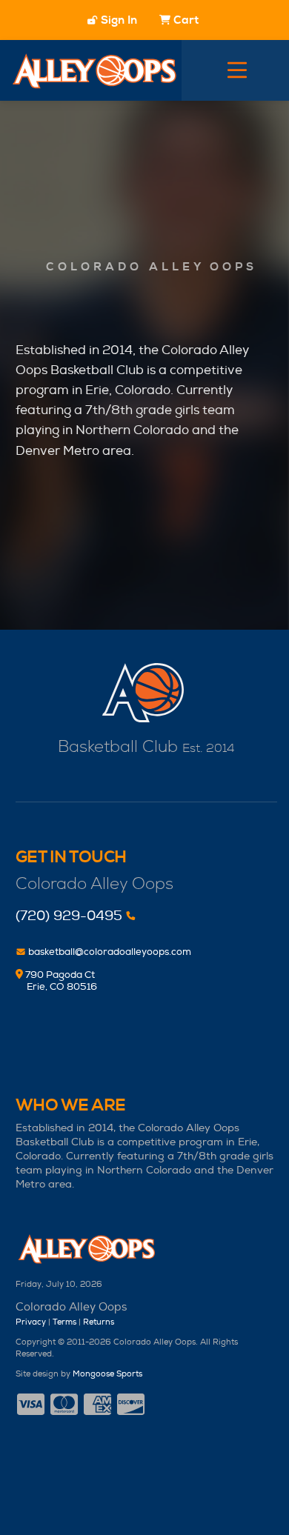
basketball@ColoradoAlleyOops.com (108, 951)
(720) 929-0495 (69, 916)
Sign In (117, 20)
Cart (186, 20)
